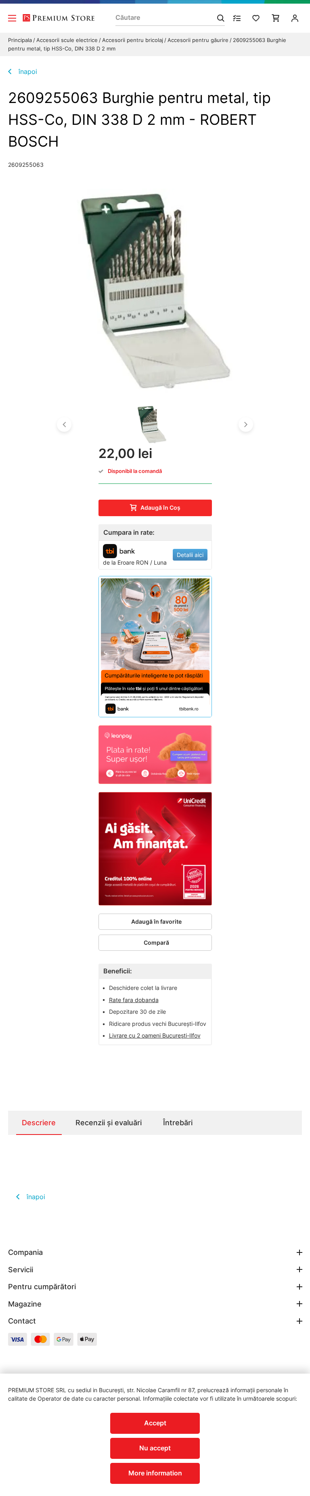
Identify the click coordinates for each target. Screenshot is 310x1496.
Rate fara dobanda (134, 999)
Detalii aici (190, 554)
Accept (155, 1423)
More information (155, 1473)
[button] (64, 424)
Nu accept (155, 1448)
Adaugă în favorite (156, 921)
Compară (156, 942)
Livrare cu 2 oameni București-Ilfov (155, 1035)
